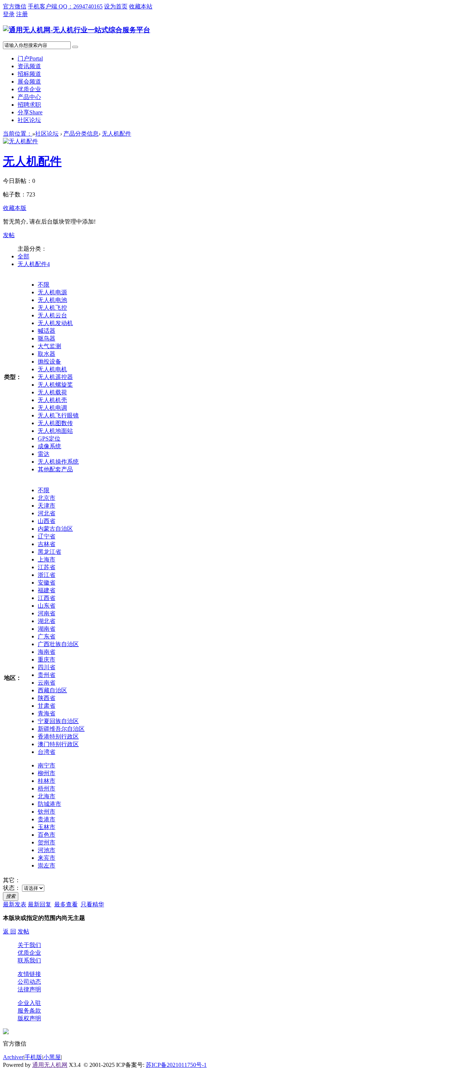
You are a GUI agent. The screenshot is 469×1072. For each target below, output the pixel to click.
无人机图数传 (55, 423)
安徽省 (46, 582)
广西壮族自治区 (58, 644)
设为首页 (116, 6)
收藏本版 (14, 208)
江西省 (46, 598)
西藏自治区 (52, 690)
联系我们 (29, 960)
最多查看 (66, 904)
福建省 (46, 590)
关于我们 (29, 945)
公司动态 (29, 982)
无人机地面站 (55, 431)
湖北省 (46, 621)
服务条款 (29, 1010)
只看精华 (92, 904)
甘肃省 (46, 706)
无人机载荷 (52, 392)
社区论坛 (29, 120)
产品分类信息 (81, 133)
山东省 (46, 606)
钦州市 (46, 811)
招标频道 (29, 74)
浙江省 (46, 575)
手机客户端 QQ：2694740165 (65, 6)
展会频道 (29, 81)
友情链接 (29, 974)
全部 (23, 256)
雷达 (43, 454)
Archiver (13, 1057)
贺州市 (46, 842)
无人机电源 (52, 292)
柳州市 (46, 773)
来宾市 (46, 858)
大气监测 (49, 346)
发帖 (9, 235)
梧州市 (46, 788)
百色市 (46, 835)
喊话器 (46, 331)
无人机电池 (52, 300)
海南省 (46, 652)
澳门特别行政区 (58, 744)
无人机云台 (52, 315)
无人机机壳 (52, 400)
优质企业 (29, 89)
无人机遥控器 (55, 377)
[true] (75, 47)
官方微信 (14, 6)
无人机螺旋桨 (55, 385)
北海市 (46, 796)
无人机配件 (116, 133)
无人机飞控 (52, 308)
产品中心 (29, 97)
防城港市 (49, 804)
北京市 (46, 498)
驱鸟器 (46, 338)
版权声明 (29, 1018)
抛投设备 (49, 361)
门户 (30, 58)
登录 (9, 14)
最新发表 (14, 904)
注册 (22, 14)
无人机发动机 (55, 323)
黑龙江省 (49, 552)
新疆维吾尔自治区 (61, 729)
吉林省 (46, 544)
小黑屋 (52, 1057)
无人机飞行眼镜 (58, 415)
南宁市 (46, 765)
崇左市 (46, 865)
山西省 (46, 521)
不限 (43, 284)
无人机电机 (52, 369)
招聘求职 (29, 105)
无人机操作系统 (58, 461)
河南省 (46, 613)
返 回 (9, 931)
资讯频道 (29, 66)
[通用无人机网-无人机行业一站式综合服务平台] (76, 30)
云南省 (46, 682)
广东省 (46, 636)
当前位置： (17, 133)
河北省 (46, 513)
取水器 (46, 354)
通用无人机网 (49, 1065)
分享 (30, 112)
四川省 (46, 667)
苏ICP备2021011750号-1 (176, 1065)
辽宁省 (46, 536)
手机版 (33, 1057)
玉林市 (46, 827)
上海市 (46, 559)
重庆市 (46, 659)
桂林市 (46, 781)
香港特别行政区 (58, 736)
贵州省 (46, 675)
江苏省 (46, 567)
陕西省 (46, 698)
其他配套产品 (55, 469)
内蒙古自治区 (55, 529)
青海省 (46, 713)
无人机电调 (52, 408)
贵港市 (46, 819)
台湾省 (46, 752)
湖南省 (46, 629)
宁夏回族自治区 (58, 721)
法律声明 (29, 989)
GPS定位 (49, 438)
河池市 (46, 850)
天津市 (46, 505)
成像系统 (49, 446)
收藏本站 (140, 6)
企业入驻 (29, 1003)
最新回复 (39, 904)
